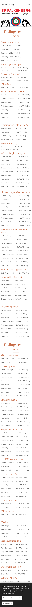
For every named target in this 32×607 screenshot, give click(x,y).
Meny (29, 4)
